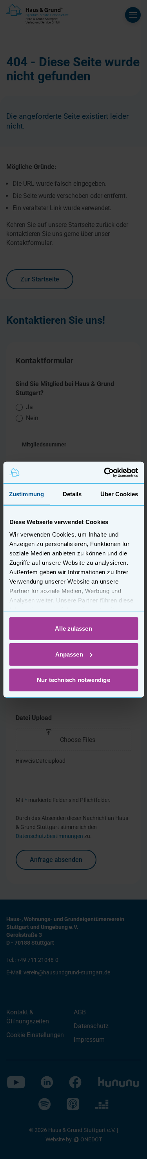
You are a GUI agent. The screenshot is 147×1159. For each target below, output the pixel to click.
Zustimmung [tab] (26, 494)
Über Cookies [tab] (119, 494)
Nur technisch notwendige (73, 680)
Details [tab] (72, 494)
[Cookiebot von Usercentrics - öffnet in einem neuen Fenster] (104, 472)
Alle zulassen (73, 628)
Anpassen (69, 654)
